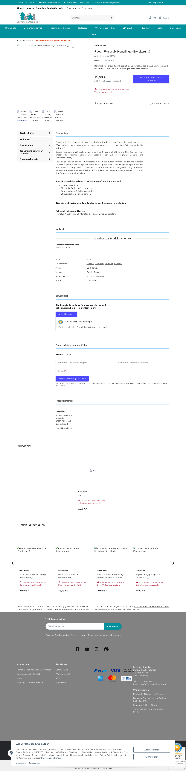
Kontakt (20, 678)
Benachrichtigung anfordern (72, 379)
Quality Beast (93, 272)
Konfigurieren (151, 757)
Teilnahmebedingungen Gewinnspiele (35, 670)
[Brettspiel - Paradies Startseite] (27, 17)
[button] (155, 2)
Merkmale (24, 139)
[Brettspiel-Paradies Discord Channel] (106, 649)
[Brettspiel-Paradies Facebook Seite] (77, 649)
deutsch (90, 259)
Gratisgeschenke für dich (28, 674)
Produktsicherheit (28, 159)
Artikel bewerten (66, 314)
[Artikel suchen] (111, 18)
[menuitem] (10, 27)
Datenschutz (34, 763)
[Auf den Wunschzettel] (73, 50)
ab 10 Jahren (92, 268)
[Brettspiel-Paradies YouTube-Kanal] (87, 649)
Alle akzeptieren (151, 750)
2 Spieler (99, 263)
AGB (58, 678)
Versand (117, 81)
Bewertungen (26, 145)
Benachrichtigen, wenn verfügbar (151, 78)
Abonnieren (112, 626)
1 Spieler (90, 263)
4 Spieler (118, 263)
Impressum (21, 763)
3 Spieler (109, 263)
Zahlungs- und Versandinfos (30, 682)
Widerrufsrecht (63, 674)
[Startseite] (18, 40)
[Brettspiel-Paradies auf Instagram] (96, 649)
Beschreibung (26, 133)
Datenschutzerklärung (51, 758)
